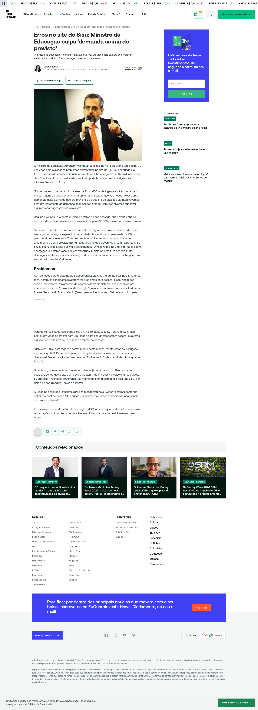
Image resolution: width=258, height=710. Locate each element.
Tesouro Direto (39, 584)
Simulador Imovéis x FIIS (127, 527)
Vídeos (154, 527)
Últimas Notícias (31, 14)
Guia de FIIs (121, 537)
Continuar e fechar (236, 703)
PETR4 (35, 570)
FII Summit (74, 537)
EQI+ (144, 14)
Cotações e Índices (41, 527)
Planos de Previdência (79, 570)
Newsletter (37, 565)
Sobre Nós (156, 517)
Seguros (73, 580)
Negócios (73, 561)
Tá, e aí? (116, 14)
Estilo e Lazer (38, 537)
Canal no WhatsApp (51, 80)
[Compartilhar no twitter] (70, 432)
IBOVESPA (73, 546)
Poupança (37, 575)
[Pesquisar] (210, 14)
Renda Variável (39, 580)
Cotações (156, 553)
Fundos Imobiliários (78, 541)
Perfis (71, 565)
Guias (35, 546)
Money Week (38, 561)
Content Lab (75, 522)
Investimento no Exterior (43, 551)
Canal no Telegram (82, 80)
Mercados (37, 556)
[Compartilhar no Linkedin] (47, 432)
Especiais (130, 14)
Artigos (79, 14)
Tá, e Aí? (155, 532)
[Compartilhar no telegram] (62, 432)
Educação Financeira (42, 532)
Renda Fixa (74, 575)
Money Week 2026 (47, 635)
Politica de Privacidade (40, 704)
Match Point (74, 551)
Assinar (186, 94)
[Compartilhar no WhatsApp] (77, 432)
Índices (154, 558)
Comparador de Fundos (127, 522)
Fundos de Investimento (43, 541)
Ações (35, 522)
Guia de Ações (122, 532)
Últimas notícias (171, 113)
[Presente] (198, 14)
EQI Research (75, 532)
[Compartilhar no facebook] (55, 432)
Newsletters (157, 564)
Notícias (46, 27)
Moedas (73, 556)
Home (37, 27)
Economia (73, 527)
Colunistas (156, 548)
